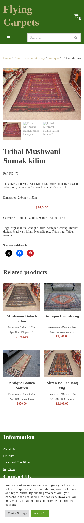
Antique (54, 58)
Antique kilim (36, 228)
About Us (9, 449)
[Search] (76, 37)
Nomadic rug (42, 231)
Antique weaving (57, 228)
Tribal (63, 217)
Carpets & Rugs (35, 58)
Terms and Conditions (16, 462)
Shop (18, 58)
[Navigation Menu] (8, 37)
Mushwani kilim (23, 231)
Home (7, 58)
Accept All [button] (40, 513)
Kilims (54, 217)
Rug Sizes (9, 469)
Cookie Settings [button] (17, 513)
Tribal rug (58, 231)
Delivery (8, 455)
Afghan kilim (18, 228)
